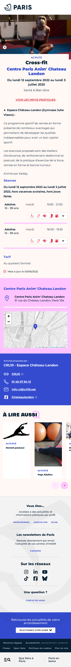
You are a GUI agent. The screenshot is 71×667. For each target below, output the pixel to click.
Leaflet (39, 347)
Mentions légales (12, 643)
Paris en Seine (53, 660)
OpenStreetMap (54, 347)
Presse (6, 648)
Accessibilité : (47, 643)
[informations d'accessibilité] (47, 216)
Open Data (19, 648)
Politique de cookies (40, 648)
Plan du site (61, 648)
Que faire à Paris (26, 660)
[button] (35, 327)
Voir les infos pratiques (36, 100)
